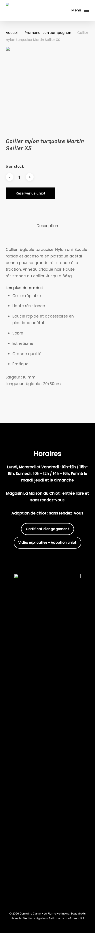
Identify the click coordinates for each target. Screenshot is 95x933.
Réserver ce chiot (30, 193)
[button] (80, 10)
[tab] (47, 226)
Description (47, 225)
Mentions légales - (36, 918)
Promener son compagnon (48, 32)
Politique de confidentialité (66, 918)
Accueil (12, 32)
